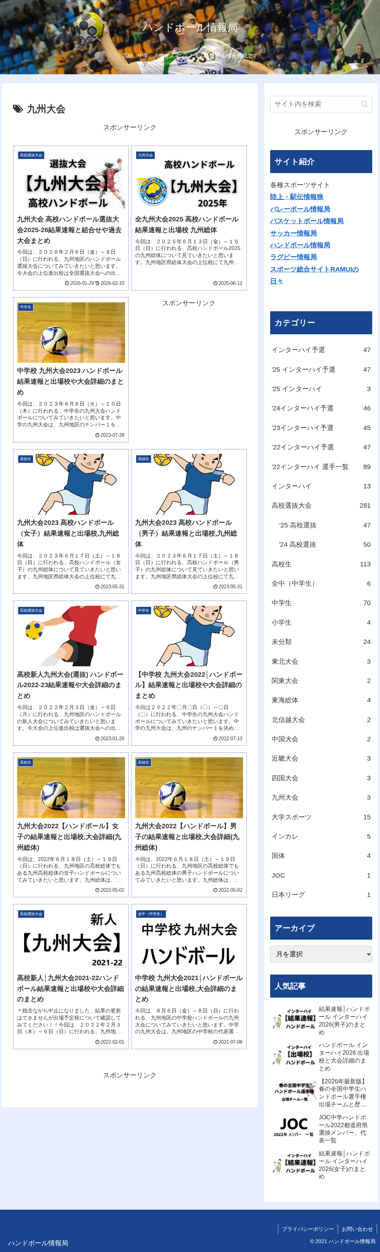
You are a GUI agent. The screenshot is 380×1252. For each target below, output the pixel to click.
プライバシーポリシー (308, 1229)
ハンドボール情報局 (300, 245)
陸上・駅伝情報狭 (297, 197)
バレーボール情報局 (300, 209)
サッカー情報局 (293, 233)
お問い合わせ (357, 1229)
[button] (364, 104)
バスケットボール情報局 (307, 221)
